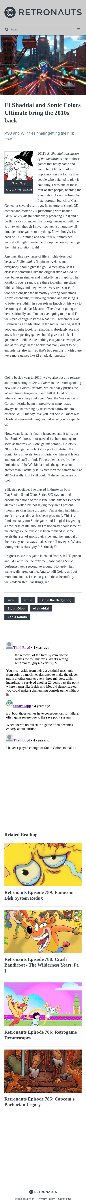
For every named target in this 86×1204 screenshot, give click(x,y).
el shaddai (41, 608)
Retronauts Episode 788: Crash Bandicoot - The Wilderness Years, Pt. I (41, 965)
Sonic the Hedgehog (56, 600)
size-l (11, 600)
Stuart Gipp (16, 608)
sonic (28, 600)
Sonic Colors (17, 617)
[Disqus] (43, 695)
